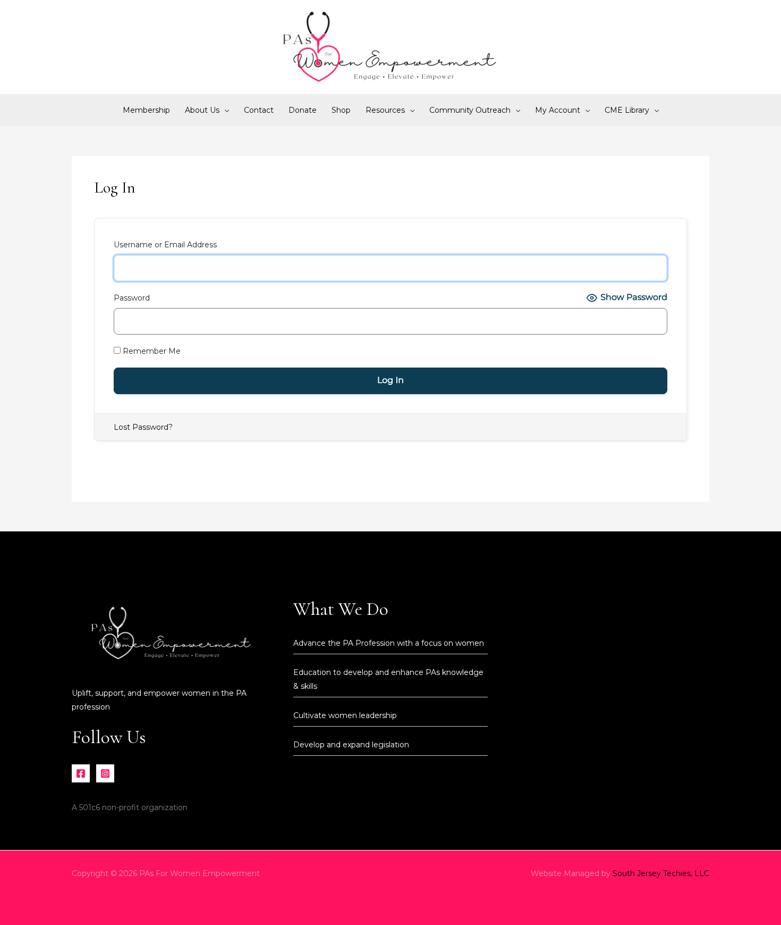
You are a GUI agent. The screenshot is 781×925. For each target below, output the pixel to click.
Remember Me (151, 351)
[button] (224, 110)
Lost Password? (143, 427)
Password (132, 298)
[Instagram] (105, 773)
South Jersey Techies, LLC (661, 873)
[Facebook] (81, 773)
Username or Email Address (165, 244)
